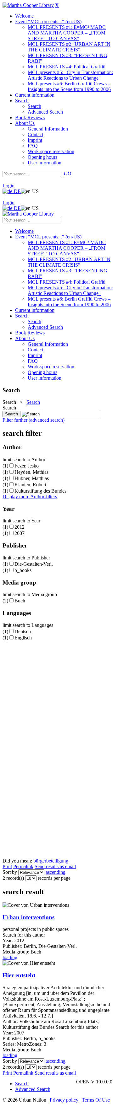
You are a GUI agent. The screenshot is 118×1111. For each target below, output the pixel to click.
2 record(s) (13, 878)
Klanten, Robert (30, 484)
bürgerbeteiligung (50, 860)
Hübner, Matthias (31, 478)
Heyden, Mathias (31, 472)
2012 (19, 527)
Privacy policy (64, 1100)
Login (8, 185)
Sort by (10, 872)
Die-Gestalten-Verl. (33, 564)
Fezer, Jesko (26, 465)
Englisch (23, 637)
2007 (19, 533)
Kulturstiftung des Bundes (40, 491)
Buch (19, 600)
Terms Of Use (96, 1100)
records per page (54, 878)
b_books (22, 570)
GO (67, 173)
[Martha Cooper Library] (28, 5)
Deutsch (22, 631)
